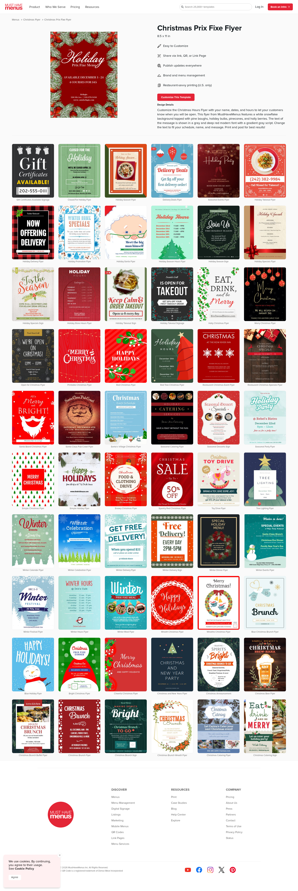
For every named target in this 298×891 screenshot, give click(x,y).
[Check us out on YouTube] (187, 870)
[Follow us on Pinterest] (232, 870)
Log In (259, 6)
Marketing (117, 820)
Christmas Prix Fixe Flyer (57, 19)
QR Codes (117, 832)
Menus (16, 19)
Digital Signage (120, 808)
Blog (174, 808)
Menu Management (123, 803)
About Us (231, 803)
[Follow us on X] (221, 870)
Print (174, 797)
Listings (116, 814)
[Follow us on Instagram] (210, 870)
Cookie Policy (24, 868)
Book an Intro (279, 6)
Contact (230, 820)
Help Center (178, 814)
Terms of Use (233, 826)
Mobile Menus (119, 826)
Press (229, 808)
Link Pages (117, 838)
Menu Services (120, 844)
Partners (231, 814)
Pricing (75, 7)
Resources (92, 7)
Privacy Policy (234, 832)
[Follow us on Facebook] (199, 870)
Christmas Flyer (32, 19)
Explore (175, 820)
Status (229, 838)
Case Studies (179, 803)
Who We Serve (55, 7)
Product (34, 7)
